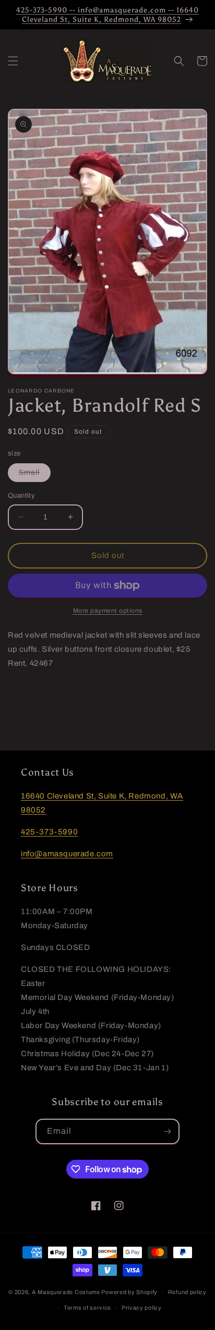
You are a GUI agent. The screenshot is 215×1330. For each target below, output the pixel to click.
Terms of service (87, 1307)
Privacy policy (142, 1307)
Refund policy (187, 1292)
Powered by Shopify (129, 1291)
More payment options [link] (107, 610)
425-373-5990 (49, 832)
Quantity (21, 495)
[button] (13, 60)
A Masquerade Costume (66, 1291)
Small (35, 475)
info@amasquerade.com (67, 854)
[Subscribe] (167, 1131)
